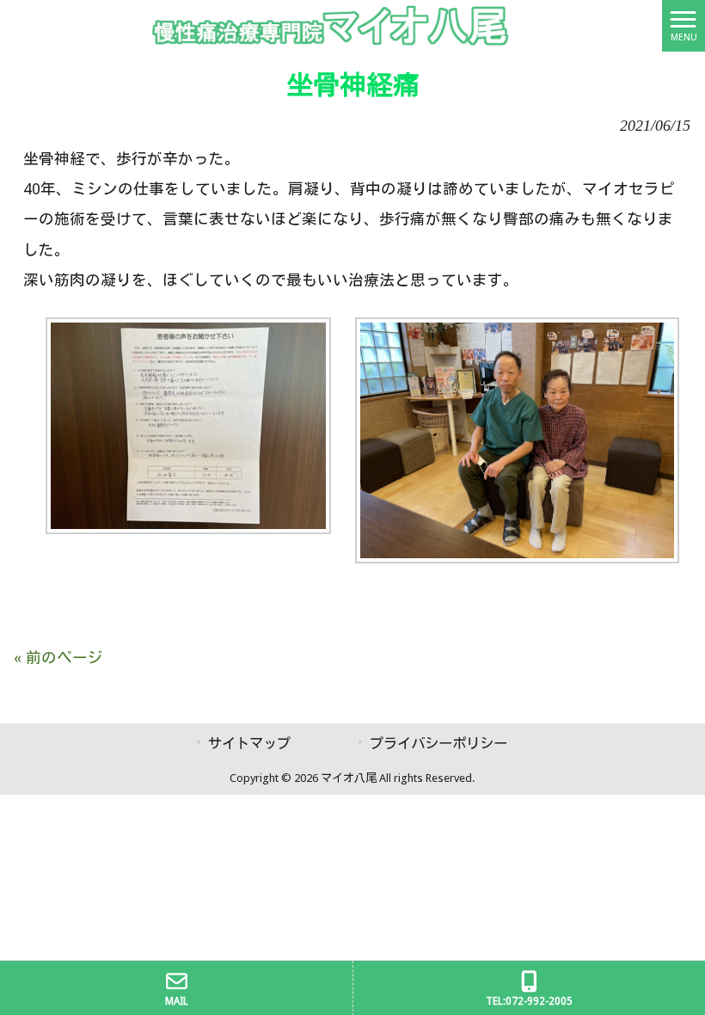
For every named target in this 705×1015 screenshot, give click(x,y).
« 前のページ (58, 658)
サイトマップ (249, 743)
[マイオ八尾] (331, 25)
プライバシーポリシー (438, 743)
